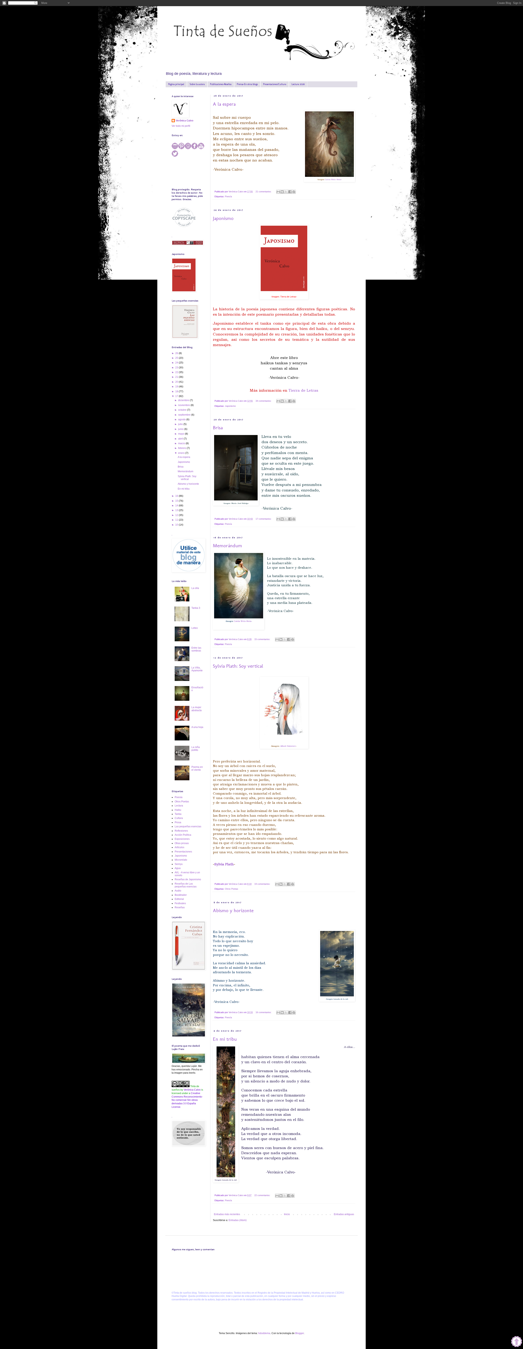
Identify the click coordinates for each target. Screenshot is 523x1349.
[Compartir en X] (286, 192)
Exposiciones (182, 839)
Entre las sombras (196, 649)
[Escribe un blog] (282, 192)
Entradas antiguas (344, 1214)
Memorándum (227, 545)
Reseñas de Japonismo (188, 879)
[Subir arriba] (516, 1342)
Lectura (179, 805)
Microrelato (181, 859)
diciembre (184, 400)
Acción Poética (183, 834)
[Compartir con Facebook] (290, 192)
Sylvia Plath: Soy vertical (238, 666)
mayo (181, 433)
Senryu (179, 864)
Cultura (179, 818)
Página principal (176, 84)
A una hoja (197, 727)
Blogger (299, 1333)
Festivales (180, 903)
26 (177, 353)
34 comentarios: (264, 401)
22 (177, 372)
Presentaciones (183, 851)
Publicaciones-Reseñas (220, 84)
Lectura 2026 (298, 84)
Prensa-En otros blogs (247, 84)
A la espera (224, 104)
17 (177, 396)
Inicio (287, 1214)
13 (177, 510)
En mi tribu (225, 1039)
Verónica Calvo (184, 120)
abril (181, 438)
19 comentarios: (262, 884)
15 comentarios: (262, 639)
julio (180, 424)
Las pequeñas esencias (188, 826)
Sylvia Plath (224, 864)
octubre (182, 409)
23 (177, 367)
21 (177, 377)
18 (177, 391)
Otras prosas (182, 843)
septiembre (184, 414)
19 (177, 386)
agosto (182, 419)
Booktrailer (181, 895)
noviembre (184, 405)
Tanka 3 (195, 608)
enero (181, 453)
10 (177, 524)
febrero (182, 448)
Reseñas (180, 907)
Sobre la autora (197, 84)
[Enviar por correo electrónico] (278, 192)
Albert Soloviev (288, 746)
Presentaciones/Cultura (274, 84)
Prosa (178, 822)
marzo (182, 443)
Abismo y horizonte (233, 910)
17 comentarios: (264, 519)
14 (177, 505)
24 (177, 362)
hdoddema (264, 1333)
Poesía (228, 196)
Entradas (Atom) (238, 1220)
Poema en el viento (197, 768)
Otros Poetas (231, 889)
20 (177, 381)
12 (177, 515)
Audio (178, 890)
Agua (178, 868)
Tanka (178, 814)
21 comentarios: (264, 191)
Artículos (179, 847)
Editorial (179, 899)
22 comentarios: (262, 1195)
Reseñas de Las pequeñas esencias (186, 885)
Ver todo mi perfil (181, 125)
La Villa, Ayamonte (197, 669)
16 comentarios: (264, 1012)
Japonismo (223, 218)
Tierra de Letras (303, 390)
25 (177, 358)
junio (181, 429)
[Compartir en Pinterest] (294, 192)
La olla (195, 588)
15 (177, 500)
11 (177, 519)
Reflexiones (181, 830)
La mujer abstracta (196, 709)
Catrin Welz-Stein (333, 179)
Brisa (218, 428)
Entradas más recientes (227, 1214)
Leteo (194, 628)
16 (177, 496)
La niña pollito (195, 748)
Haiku (178, 810)
